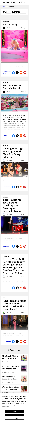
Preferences (15, 418)
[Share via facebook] (13, 72)
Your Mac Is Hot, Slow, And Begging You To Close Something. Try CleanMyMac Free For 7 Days (10, 367)
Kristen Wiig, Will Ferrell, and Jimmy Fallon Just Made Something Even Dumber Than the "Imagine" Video (14, 266)
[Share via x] (17, 72)
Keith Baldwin (9, 160)
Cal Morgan (6, 372)
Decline (14, 414)
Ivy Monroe (6, 392)
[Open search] (25, 2)
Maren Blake (7, 361)
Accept (14, 411)
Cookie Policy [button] (19, 403)
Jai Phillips (8, 28)
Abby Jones (8, 312)
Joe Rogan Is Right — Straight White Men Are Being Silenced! (13, 153)
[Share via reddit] (21, 72)
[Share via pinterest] (24, 72)
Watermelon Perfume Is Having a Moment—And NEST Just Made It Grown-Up (10, 388)
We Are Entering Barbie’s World (12, 87)
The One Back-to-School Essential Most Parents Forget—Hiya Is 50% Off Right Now (10, 378)
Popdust (5, 6)
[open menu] (4, 2)
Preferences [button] (5, 406)
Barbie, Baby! (10, 24)
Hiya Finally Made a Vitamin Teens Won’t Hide (10, 357)
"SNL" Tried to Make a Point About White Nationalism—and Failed (14, 305)
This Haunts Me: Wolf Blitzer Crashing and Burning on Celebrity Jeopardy (14, 205)
